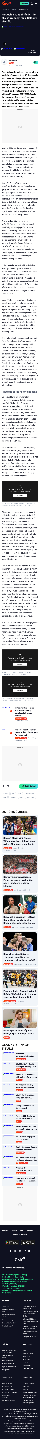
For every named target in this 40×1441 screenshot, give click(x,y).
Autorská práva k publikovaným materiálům (20, 1421)
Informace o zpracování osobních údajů (16, 1426)
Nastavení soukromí (13, 1428)
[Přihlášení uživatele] (32, 3)
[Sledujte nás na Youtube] (29, 1251)
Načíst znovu (20, 495)
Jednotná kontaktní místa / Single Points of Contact (19, 1431)
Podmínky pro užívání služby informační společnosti (19, 1423)
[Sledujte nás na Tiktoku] (24, 1251)
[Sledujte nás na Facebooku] (10, 1251)
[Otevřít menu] (36, 3)
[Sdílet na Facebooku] (3, 786)
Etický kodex (9, 1434)
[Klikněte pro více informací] (4, 43)
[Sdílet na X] (8, 786)
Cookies (32, 1426)
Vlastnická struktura (26, 1428)
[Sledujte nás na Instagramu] (15, 1251)
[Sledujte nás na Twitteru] (20, 1251)
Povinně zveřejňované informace (24, 1434)
